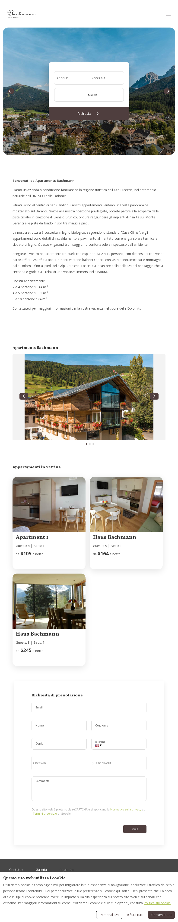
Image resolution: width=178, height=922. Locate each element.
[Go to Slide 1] (86, 444)
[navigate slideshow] (23, 396)
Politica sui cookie (157, 903)
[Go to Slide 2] (90, 444)
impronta (66, 869)
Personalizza (109, 915)
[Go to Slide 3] (93, 444)
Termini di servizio (45, 814)
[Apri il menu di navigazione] (168, 14)
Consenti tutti (161, 915)
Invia (134, 829)
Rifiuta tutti (135, 915)
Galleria (41, 869)
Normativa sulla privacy (125, 809)
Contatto (16, 869)
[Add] (117, 95)
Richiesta (84, 113)
